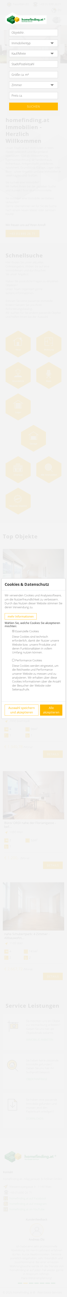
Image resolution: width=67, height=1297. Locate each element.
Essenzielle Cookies (27, 631)
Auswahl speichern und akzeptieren (21, 710)
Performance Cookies (28, 660)
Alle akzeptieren (51, 710)
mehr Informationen (21, 616)
